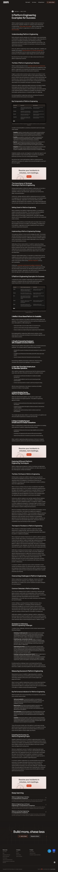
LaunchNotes (53, 869)
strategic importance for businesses (36, 65)
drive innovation (15, 29)
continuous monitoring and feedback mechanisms (29, 265)
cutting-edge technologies (25, 26)
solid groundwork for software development (32, 50)
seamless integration (33, 260)
